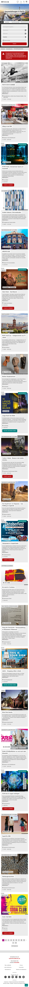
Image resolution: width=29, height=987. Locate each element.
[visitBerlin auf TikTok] (20, 977)
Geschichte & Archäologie (8, 105)
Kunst (3, 145)
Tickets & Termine (8, 184)
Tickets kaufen (7, 476)
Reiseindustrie (8, 969)
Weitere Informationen (10, 430)
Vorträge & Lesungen (7, 565)
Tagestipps (7, 22)
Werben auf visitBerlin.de (21, 969)
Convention (21, 967)
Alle (2, 22)
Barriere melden (6, 983)
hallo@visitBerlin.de (14, 958)
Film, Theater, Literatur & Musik (10, 606)
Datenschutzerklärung (13, 981)
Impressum (6, 981)
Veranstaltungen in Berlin (15, 11)
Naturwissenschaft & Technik (9, 230)
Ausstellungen (5, 314)
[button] (21, 2)
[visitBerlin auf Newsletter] (23, 977)
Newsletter (16, 962)
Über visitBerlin (8, 965)
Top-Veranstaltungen (15, 22)
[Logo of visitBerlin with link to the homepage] (4, 2)
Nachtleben (5, 895)
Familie (3, 649)
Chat (26, 985)
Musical (4, 270)
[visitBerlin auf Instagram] (16, 977)
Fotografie (4, 63)
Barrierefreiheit (21, 981)
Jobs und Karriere (7, 967)
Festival (4, 522)
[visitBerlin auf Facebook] (5, 977)
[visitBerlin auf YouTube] (13, 977)
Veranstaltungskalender (14, 13)
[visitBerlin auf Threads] (9, 977)
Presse (21, 965)
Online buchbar (7, 40)
